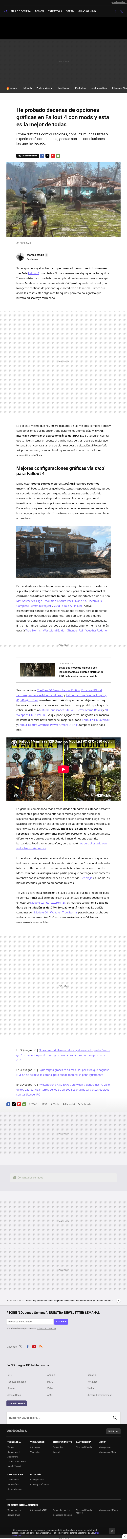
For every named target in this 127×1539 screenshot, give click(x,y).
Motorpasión (104, 1447)
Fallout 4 (33, 273)
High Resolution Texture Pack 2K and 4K (61, 601)
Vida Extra (35, 1452)
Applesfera (12, 1457)
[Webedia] (119, 3)
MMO (50, 1381)
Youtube (34, 1346)
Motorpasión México (108, 1510)
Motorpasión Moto (107, 1452)
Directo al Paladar (84, 1447)
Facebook (115, 11)
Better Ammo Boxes (89, 710)
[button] (37, 255)
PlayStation (80, 88)
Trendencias (13, 1479)
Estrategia (55, 11)
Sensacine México (61, 1510)
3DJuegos (35, 1447)
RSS (41, 1346)
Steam (70, 11)
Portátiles (92, 1381)
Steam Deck (14, 1395)
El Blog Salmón (37, 1479)
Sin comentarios (29, 155)
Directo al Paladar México (84, 1511)
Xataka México (14, 1510)
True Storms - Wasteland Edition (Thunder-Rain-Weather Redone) (66, 630)
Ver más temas (16, 1403)
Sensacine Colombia (62, 1515)
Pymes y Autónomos (39, 1484)
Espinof (56, 1452)
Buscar (115, 1418)
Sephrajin (86, 878)
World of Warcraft (45, 88)
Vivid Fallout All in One (68, 605)
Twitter (121, 11)
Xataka (10, 1447)
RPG (44, 1104)
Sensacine (58, 1447)
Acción (39, 11)
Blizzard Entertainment (99, 1395)
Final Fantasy (64, 88)
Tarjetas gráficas (16, 1381)
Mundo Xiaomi (14, 1466)
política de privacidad (46, 1328)
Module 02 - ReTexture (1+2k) (48, 902)
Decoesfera (13, 1484)
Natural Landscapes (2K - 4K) (57, 710)
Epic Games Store (99, 88)
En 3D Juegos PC (66, 663)
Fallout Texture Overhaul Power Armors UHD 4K (48, 724)
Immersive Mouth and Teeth (45, 695)
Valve (50, 1388)
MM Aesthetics (25, 601)
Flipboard (53, 156)
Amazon (14, 88)
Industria (91, 1375)
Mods (56, 1104)
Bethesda (27, 88)
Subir (111, 1431)
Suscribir (61, 1321)
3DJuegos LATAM (38, 1510)
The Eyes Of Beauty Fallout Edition (58, 690)
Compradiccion (14, 1489)
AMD (50, 1395)
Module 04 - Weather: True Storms (55, 912)
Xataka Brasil (13, 1515)
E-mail (58, 156)
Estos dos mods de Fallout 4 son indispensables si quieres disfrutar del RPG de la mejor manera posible (81, 672)
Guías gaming (87, 11)
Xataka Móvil (13, 1452)
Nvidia (90, 1388)
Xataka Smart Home (16, 1461)
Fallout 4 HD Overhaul (96, 720)
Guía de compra (21, 11)
